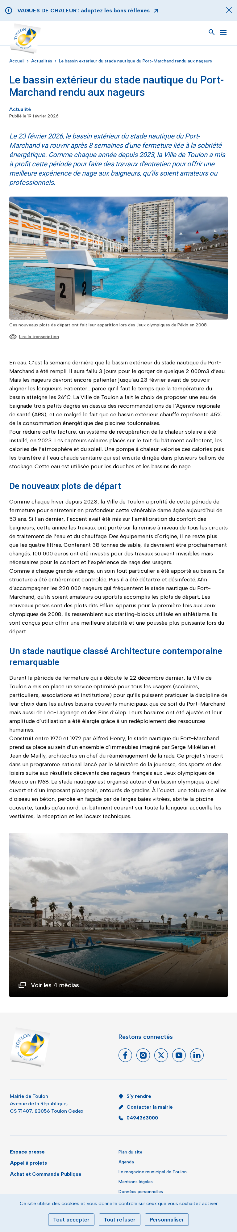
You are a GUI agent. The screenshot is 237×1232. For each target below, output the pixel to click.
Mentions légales (135, 1181)
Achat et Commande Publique (45, 1174)
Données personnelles (140, 1191)
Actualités (41, 61)
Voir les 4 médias (55, 985)
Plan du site (130, 1152)
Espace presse (27, 1152)
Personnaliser (167, 1219)
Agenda (126, 1162)
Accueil (16, 61)
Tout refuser (119, 1219)
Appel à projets (28, 1163)
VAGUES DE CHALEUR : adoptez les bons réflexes (84, 10)
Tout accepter (71, 1219)
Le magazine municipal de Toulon (152, 1172)
